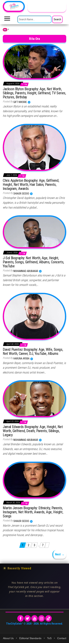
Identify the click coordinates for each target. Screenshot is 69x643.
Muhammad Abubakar (26, 271)
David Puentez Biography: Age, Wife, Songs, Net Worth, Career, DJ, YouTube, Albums (33, 351)
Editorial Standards (30, 638)
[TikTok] (48, 618)
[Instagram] (41, 618)
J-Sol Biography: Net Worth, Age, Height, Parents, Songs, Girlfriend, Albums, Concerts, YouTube (33, 262)
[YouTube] (34, 618)
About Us (8, 638)
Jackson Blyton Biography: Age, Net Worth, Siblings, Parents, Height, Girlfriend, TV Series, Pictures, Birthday (34, 93)
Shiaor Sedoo (21, 193)
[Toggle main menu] (7, 20)
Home (5, 29)
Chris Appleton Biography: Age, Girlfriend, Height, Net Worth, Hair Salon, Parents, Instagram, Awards (31, 184)
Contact (61, 638)
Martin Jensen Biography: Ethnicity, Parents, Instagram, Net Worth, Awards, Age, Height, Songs (33, 512)
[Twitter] (27, 618)
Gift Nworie (20, 102)
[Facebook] (20, 618)
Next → (59, 554)
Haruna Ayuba (21, 358)
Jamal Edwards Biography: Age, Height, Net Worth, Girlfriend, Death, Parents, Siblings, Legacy (33, 431)
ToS (49, 638)
